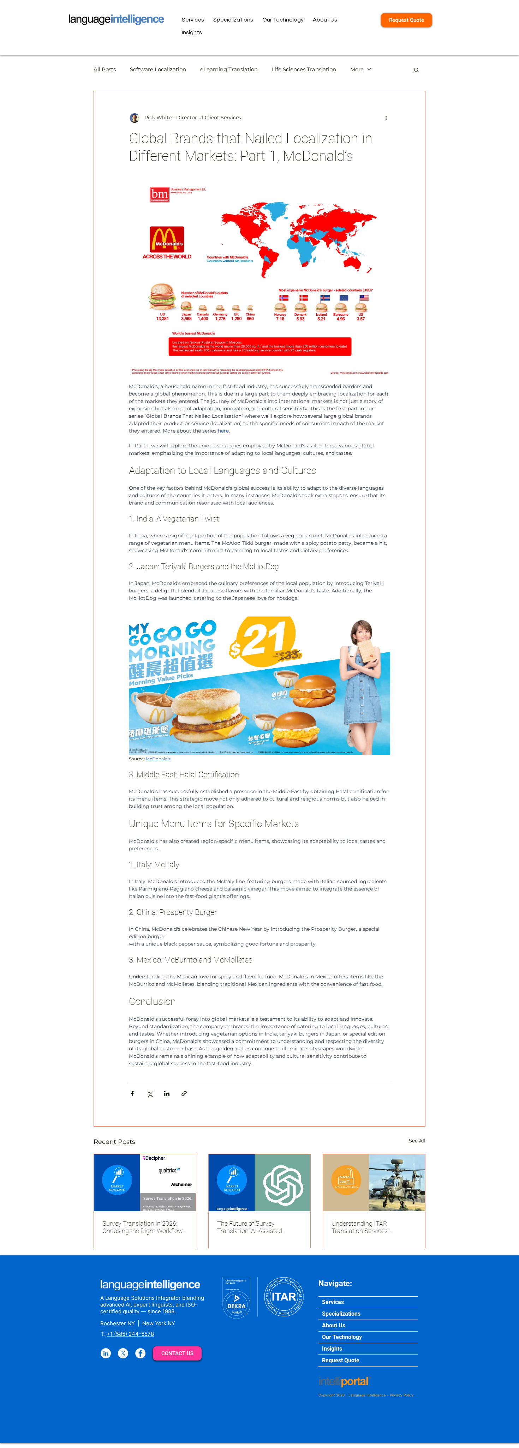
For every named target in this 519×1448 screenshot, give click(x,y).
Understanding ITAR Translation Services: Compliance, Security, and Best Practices (374, 1227)
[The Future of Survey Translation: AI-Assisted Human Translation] (260, 1182)
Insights (332, 1348)
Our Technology (342, 1337)
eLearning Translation (229, 69)
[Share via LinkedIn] (166, 1093)
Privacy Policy (401, 1395)
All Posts (105, 69)
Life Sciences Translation (304, 69)
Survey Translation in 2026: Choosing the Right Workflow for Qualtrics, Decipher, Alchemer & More (142, 1227)
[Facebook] (140, 1353)
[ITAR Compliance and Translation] (374, 1182)
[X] (123, 1353)
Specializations (341, 1313)
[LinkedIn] (106, 1353)
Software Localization (158, 69)
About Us (333, 1325)
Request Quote (340, 1360)
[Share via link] (184, 1093)
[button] (416, 69)
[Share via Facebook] (132, 1093)
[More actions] (386, 118)
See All (417, 1141)
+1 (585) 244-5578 (130, 1334)
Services (333, 1302)
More (357, 69)
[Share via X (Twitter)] (149, 1093)
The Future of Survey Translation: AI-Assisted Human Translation (249, 1227)
